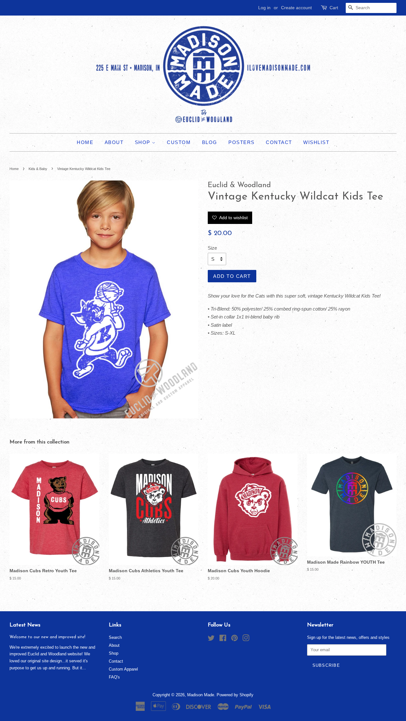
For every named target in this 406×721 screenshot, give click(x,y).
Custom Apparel (123, 669)
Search (115, 637)
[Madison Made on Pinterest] (234, 639)
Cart (334, 7)
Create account (296, 7)
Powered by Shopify (235, 694)
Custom (179, 142)
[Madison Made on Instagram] (245, 639)
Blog (209, 142)
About (114, 142)
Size (212, 248)
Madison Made (200, 694)
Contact (279, 142)
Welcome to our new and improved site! (47, 637)
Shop (143, 142)
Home (85, 142)
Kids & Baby (38, 169)
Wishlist (316, 142)
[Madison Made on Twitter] (211, 639)
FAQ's (114, 677)
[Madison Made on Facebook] (222, 639)
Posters (241, 142)
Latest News (25, 625)
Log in (264, 7)
